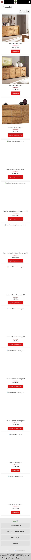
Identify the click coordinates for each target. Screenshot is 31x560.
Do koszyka (15, 51)
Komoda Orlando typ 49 (15, 127)
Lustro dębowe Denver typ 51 (15, 337)
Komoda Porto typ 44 (15, 463)
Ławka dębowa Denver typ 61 (15, 379)
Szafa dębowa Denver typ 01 (16, 169)
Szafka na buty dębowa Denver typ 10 (15, 211)
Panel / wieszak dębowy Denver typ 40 (15, 253)
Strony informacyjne (15, 531)
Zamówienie (15, 525)
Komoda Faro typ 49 (15, 85)
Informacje (15, 537)
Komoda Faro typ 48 (15, 43)
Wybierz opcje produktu (15, 135)
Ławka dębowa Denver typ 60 (15, 421)
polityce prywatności (15, 558)
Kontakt (15, 543)
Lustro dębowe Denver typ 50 (15, 295)
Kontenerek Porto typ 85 (15, 504)
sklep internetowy (10, 550)
